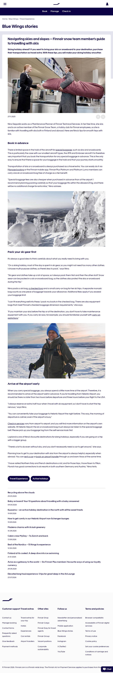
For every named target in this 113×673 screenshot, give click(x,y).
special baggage (64, 150)
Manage (55, 11)
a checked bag (36, 288)
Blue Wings (13, 19)
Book (44, 11)
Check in (66, 11)
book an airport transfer (47, 456)
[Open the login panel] (107, 4)
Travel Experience (27, 19)
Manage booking (16, 169)
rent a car (28, 456)
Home (4, 19)
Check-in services (16, 423)
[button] (5, 4)
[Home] (56, 4)
